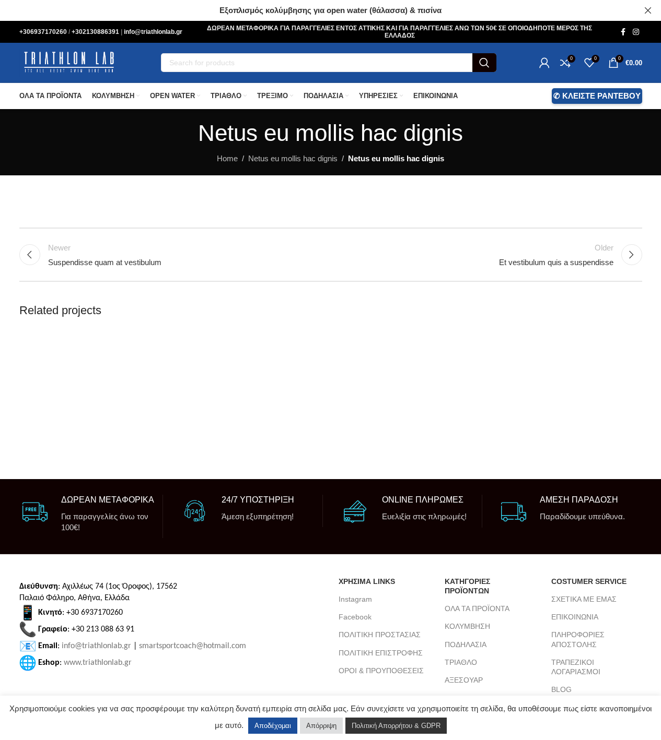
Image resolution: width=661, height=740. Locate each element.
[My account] (544, 62)
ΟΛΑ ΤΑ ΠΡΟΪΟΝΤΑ (477, 608)
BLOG (561, 689)
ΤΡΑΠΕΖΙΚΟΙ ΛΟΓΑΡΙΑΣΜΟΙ (575, 667)
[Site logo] (69, 61)
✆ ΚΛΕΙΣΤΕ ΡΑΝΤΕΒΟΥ (597, 95)
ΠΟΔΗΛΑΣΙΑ (465, 644)
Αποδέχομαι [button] (272, 726)
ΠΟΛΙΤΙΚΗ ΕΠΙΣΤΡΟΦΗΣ (381, 653)
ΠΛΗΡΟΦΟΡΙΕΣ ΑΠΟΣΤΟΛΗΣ (578, 639)
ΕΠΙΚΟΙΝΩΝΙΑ (574, 617)
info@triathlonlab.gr (153, 31)
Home (227, 158)
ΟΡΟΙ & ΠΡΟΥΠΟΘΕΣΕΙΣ (381, 670)
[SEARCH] (484, 62)
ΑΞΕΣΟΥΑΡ (464, 680)
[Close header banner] (648, 10)
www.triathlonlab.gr (98, 662)
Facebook (355, 617)
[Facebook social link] (623, 32)
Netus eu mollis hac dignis (293, 158)
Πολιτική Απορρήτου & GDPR (396, 726)
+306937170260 (43, 31)
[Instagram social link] (636, 32)
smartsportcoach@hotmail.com (192, 645)
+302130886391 (96, 31)
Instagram (355, 599)
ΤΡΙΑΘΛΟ (461, 662)
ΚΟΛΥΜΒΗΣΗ (467, 626)
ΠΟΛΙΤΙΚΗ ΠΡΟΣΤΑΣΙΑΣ (380, 634)
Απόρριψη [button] (321, 726)
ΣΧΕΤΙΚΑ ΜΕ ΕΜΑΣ (584, 599)
